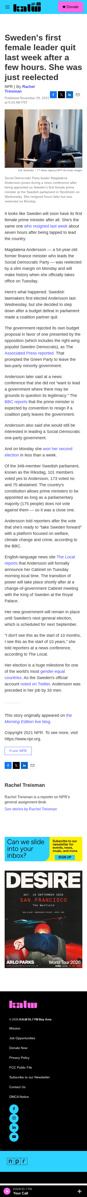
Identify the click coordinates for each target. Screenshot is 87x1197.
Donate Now (18, 1048)
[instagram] (14, 1118)
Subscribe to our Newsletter (29, 1077)
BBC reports (16, 401)
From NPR (18, 751)
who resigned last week (46, 226)
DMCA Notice (19, 1097)
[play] (7, 1191)
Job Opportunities (22, 1038)
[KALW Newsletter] (43, 849)
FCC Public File (20, 1067)
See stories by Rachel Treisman (31, 809)
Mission (14, 1028)
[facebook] (14, 1109)
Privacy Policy (19, 1058)
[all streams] (81, 1191)
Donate (73, 7)
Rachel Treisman (20, 88)
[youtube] (14, 1137)
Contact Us (17, 1087)
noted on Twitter (35, 684)
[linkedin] (14, 1127)
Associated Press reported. (30, 353)
